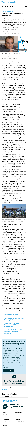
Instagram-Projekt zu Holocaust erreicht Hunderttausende (11, 325)
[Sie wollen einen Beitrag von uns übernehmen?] (14, 376)
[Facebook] (5, 6)
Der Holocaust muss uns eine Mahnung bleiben (14, 319)
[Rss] (13, 6)
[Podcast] (2, 6)
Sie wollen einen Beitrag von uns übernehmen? (14, 382)
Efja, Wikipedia (22, 216)
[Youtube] (10, 6)
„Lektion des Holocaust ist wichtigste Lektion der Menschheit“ (13, 331)
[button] (25, 2)
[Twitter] (8, 6)
